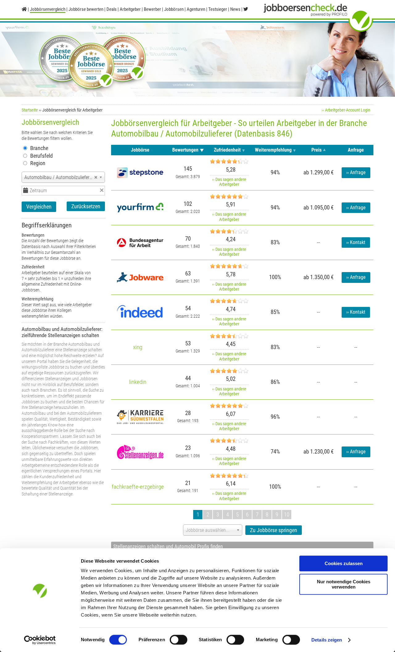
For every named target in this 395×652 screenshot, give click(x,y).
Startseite (30, 110)
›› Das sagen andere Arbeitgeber (229, 182)
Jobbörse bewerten (86, 9)
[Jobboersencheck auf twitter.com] (245, 9)
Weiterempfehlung (273, 150)
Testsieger (217, 9)
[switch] (178, 640)
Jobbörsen (174, 9)
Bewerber (152, 9)
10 (286, 514)
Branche (39, 148)
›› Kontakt (355, 242)
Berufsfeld (41, 156)
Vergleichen (39, 206)
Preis (316, 150)
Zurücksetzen (85, 206)
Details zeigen (326, 639)
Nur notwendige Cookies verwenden (343, 584)
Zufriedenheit (227, 150)
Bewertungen (185, 150)
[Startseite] (24, 9)
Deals (111, 9)
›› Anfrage (356, 172)
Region (37, 163)
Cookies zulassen (344, 563)
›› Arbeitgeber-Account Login (346, 110)
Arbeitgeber (130, 9)
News (235, 9)
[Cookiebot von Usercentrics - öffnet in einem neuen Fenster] (40, 640)
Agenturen (196, 9)
